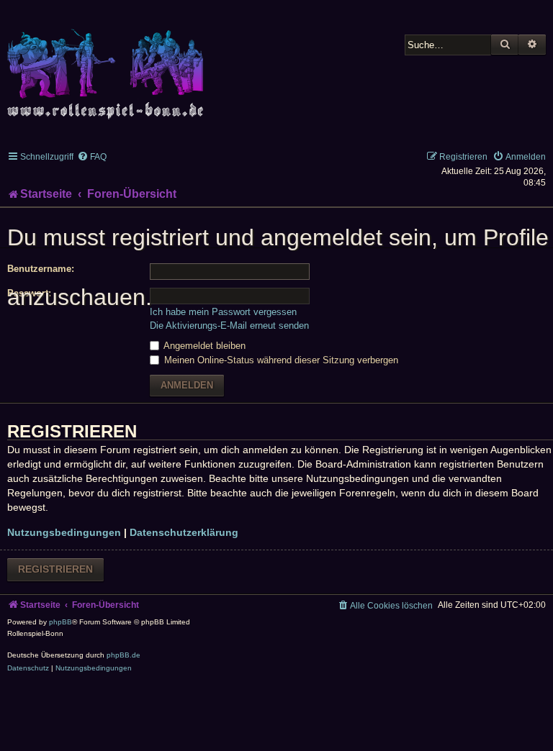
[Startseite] (108, 66)
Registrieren (55, 569)
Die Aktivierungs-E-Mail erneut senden (229, 325)
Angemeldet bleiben (203, 345)
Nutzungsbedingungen (64, 532)
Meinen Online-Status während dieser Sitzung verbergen (279, 360)
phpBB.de (123, 655)
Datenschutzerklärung (184, 532)
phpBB (60, 622)
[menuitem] (92, 156)
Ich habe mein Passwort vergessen (223, 311)
